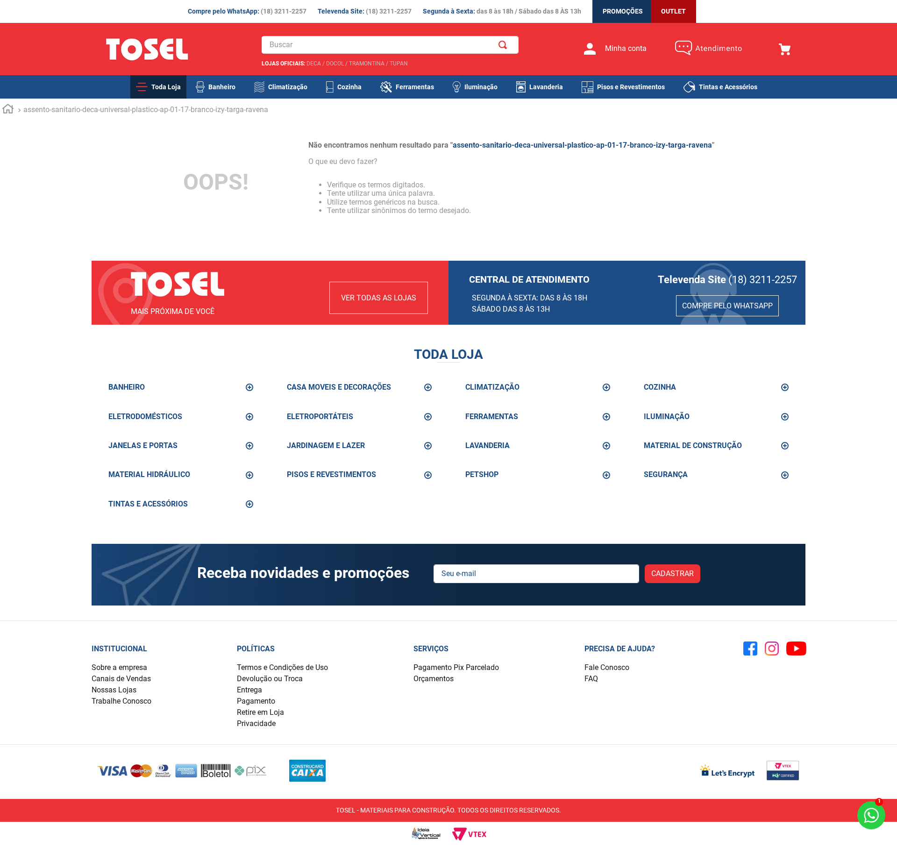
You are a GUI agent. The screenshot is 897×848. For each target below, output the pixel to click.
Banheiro (221, 87)
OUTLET (673, 11)
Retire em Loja (260, 712)
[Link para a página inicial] (8, 110)
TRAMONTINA (366, 63)
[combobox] (390, 45)
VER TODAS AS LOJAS (378, 297)
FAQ (591, 678)
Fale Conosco (606, 667)
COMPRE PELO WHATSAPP (727, 305)
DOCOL (335, 63)
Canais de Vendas (121, 678)
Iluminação (481, 87)
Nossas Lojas (114, 689)
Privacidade (256, 723)
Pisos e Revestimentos (631, 87)
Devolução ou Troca (270, 678)
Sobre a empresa (119, 667)
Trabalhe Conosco (121, 701)
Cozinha (349, 87)
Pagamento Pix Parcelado (456, 667)
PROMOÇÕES (623, 11)
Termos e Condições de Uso (282, 667)
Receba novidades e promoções (303, 573)
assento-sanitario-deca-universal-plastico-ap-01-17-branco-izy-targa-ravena (145, 109)
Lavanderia (546, 87)
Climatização (287, 87)
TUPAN (399, 63)
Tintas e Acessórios (728, 87)
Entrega (249, 689)
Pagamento (256, 701)
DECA (313, 63)
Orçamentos (433, 678)
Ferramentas (415, 87)
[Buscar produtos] (504, 44)
